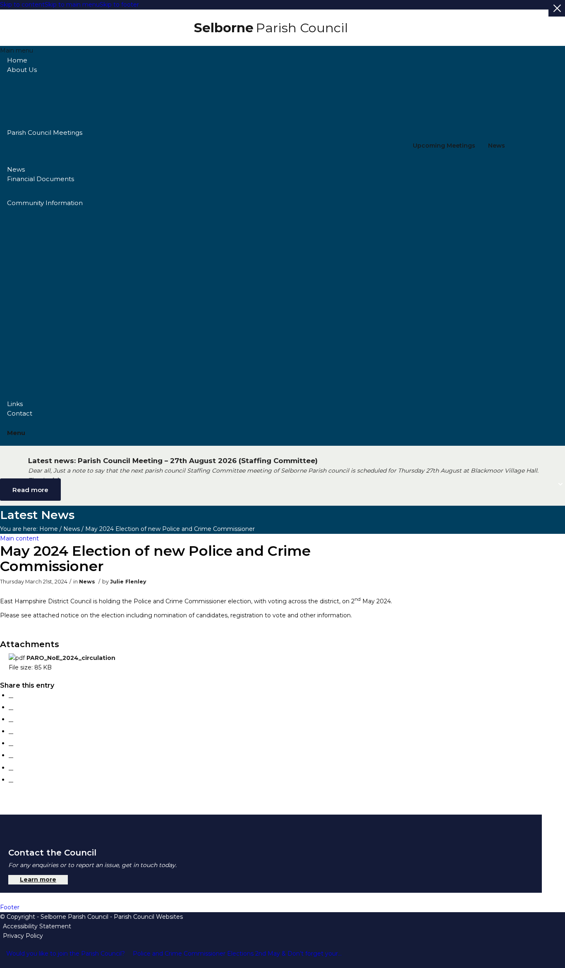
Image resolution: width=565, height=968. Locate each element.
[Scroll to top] (2, 963)
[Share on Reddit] (11, 767)
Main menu (16, 50)
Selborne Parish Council (74, 916)
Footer (9, 907)
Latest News (37, 515)
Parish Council (271, 28)
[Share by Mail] (11, 779)
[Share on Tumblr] (11, 755)
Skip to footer (119, 4)
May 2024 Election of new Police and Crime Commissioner (155, 558)
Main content (19, 538)
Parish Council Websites (148, 916)
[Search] (272, 423)
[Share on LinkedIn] (11, 743)
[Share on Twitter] (11, 707)
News (496, 145)
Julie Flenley (128, 581)
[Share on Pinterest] (11, 731)
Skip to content (22, 4)
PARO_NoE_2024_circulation (70, 658)
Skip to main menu (72, 4)
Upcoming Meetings (444, 145)
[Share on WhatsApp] (11, 719)
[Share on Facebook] (11, 695)
